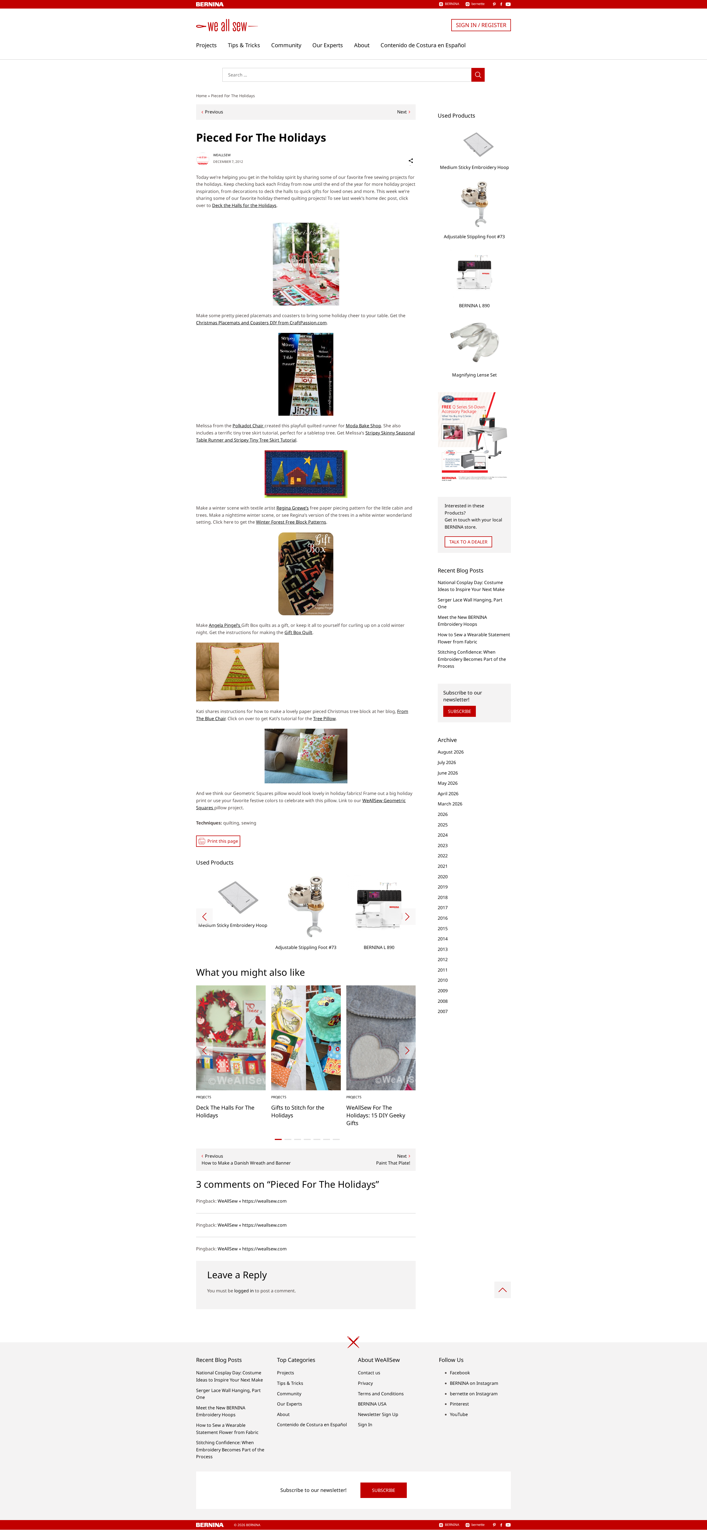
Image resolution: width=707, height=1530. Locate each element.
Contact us (369, 1373)
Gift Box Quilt (298, 632)
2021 (443, 866)
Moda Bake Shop (363, 426)
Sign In (365, 1425)
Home (201, 95)
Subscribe (459, 711)
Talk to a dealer (468, 542)
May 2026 (448, 783)
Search (478, 75)
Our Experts (327, 45)
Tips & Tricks (244, 45)
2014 (443, 939)
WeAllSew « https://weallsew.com (252, 1201)
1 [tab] (278, 1139)
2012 (443, 959)
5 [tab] (316, 1139)
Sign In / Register (481, 25)
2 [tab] (287, 1139)
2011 (443, 970)
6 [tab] (326, 1139)
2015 (443, 929)
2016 (443, 918)
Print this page (222, 841)
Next (402, 112)
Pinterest (459, 1404)
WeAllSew (222, 155)
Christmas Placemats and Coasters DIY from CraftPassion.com (261, 323)
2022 (443, 856)
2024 (443, 835)
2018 (443, 897)
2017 (443, 908)
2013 (443, 949)
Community (286, 45)
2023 (443, 845)
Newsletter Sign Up (378, 1414)
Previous (214, 112)
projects (203, 1097)
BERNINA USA (372, 1404)
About (362, 45)
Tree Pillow (324, 718)
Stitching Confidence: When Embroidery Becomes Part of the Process (472, 659)
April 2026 (448, 794)
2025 (443, 825)
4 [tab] (307, 1139)
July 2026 (447, 762)
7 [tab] (336, 1139)
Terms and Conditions (381, 1394)
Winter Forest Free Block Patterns (291, 522)
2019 (443, 887)
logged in (244, 1291)
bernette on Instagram (474, 1394)
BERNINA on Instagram (474, 1383)
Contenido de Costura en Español (423, 45)
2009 (443, 991)
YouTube (459, 1414)
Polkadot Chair (249, 426)
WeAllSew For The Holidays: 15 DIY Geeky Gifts (375, 1115)
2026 (443, 814)
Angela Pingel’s (225, 625)
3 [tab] (297, 1139)
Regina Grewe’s (292, 508)
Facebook (460, 1373)
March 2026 (450, 804)
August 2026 (451, 752)
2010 (443, 980)
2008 (443, 1001)
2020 (443, 877)
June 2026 (448, 773)
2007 (443, 1011)
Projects (206, 45)
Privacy (365, 1383)
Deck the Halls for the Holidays (244, 205)
